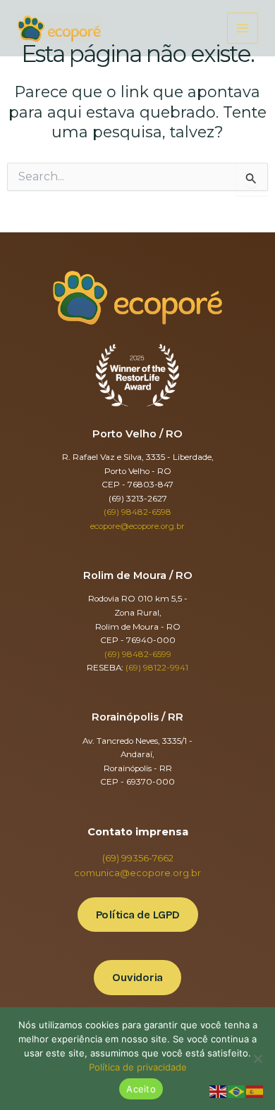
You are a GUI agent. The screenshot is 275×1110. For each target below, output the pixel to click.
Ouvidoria (137, 977)
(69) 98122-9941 (157, 668)
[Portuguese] (237, 1091)
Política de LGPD (138, 914)
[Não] (257, 1059)
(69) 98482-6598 (137, 512)
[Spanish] (255, 1091)
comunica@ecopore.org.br (137, 872)
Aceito (141, 1089)
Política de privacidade (138, 1067)
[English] (218, 1091)
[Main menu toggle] (242, 28)
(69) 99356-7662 (137, 857)
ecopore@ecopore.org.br (137, 526)
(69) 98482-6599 (137, 654)
